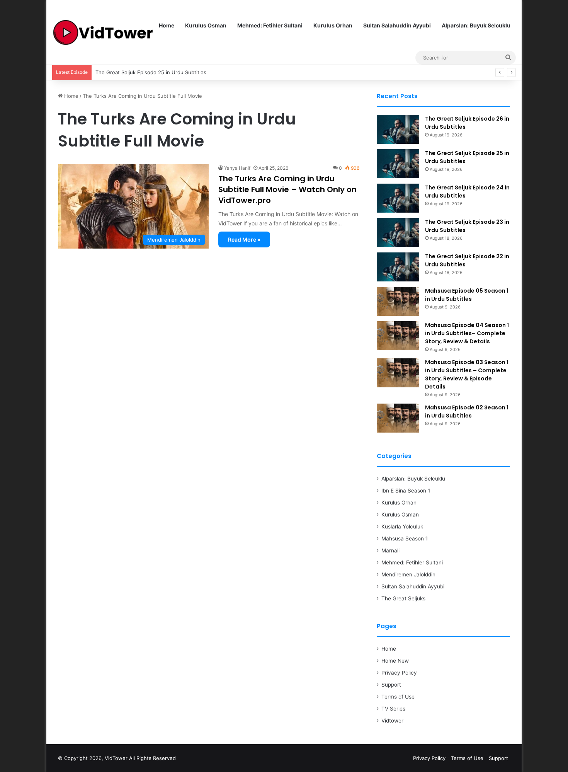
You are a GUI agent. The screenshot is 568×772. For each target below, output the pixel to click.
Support (391, 685)
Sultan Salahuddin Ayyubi (397, 25)
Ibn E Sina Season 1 (405, 490)
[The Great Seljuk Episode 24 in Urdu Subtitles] (398, 198)
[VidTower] (102, 32)
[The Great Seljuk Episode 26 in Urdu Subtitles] (398, 129)
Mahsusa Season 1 (404, 538)
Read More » (244, 239)
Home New (395, 661)
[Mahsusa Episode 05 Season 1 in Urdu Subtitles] (398, 301)
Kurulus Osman (205, 25)
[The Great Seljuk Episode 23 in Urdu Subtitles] (398, 232)
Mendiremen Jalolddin (408, 574)
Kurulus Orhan (332, 25)
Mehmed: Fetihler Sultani (270, 25)
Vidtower (392, 720)
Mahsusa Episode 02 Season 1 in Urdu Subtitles (466, 411)
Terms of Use (398, 697)
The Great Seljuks (403, 598)
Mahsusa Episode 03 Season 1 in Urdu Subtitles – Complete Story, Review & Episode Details (466, 374)
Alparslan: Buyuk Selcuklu (476, 25)
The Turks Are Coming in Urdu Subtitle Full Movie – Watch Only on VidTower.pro (287, 189)
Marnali (390, 550)
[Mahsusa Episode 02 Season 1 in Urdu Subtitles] (398, 418)
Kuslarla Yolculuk (402, 526)
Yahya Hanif (237, 168)
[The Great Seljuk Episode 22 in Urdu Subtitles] (398, 266)
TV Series (393, 709)
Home (166, 25)
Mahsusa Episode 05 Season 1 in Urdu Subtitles (466, 295)
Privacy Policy (399, 673)
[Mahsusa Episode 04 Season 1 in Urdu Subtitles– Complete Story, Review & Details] (398, 335)
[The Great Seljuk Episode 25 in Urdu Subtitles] (398, 163)
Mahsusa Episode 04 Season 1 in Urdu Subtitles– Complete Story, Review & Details (467, 333)
